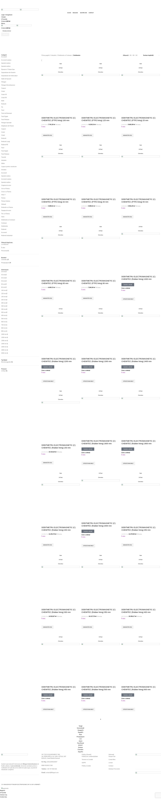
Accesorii (4, 57)
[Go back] (69, 40)
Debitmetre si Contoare (8, 220)
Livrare (111, 762)
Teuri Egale (4, 116)
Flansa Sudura (5, 201)
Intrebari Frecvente (114, 769)
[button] (48, 135)
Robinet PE (4, 144)
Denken (80, 747)
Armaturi (3, 169)
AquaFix (80, 751)
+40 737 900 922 (52, 769)
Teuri (2, 110)
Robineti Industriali (6, 235)
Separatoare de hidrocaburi (9, 75)
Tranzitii (3, 157)
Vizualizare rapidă (44, 139)
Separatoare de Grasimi (8, 72)
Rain (80, 734)
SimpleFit (80, 730)
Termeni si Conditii (87, 759)
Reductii (3, 104)
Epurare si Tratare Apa (8, 69)
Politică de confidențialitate (90, 756)
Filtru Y (3, 194)
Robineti (3, 229)
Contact (111, 766)
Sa (2, 107)
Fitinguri (3, 82)
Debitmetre (4, 226)
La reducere (4, 244)
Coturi (3, 91)
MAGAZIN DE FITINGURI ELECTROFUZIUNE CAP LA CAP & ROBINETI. (22, 784)
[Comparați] (44, 114)
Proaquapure (80, 736)
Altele (3, 163)
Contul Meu (112, 759)
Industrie (3, 160)
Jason (80, 741)
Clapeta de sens (6, 185)
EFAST (80, 745)
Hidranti (3, 204)
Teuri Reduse (5, 119)
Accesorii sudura (6, 60)
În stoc (3, 247)
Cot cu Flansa (5, 188)
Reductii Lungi (5, 141)
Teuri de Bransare (6, 113)
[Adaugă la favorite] (44, 131)
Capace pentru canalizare (9, 166)
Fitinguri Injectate (6, 122)
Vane (2, 216)
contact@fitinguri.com (52, 772)
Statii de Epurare (6, 78)
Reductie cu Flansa (7, 207)
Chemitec (80, 749)
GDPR (84, 762)
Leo (80, 739)
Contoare (4, 223)
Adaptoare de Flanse (7, 126)
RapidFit (80, 732)
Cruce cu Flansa (6, 191)
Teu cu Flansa (5, 213)
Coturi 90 (4, 97)
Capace (3, 88)
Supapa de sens (6, 210)
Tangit (80, 726)
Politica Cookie (86, 766)
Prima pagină (45, 55)
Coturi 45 (4, 94)
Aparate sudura (5, 63)
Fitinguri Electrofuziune (8, 85)
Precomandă (5, 250)
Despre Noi (112, 756)
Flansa (3, 198)
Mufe (2, 100)
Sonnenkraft (80, 728)
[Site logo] (10, 10)
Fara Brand (80, 743)
